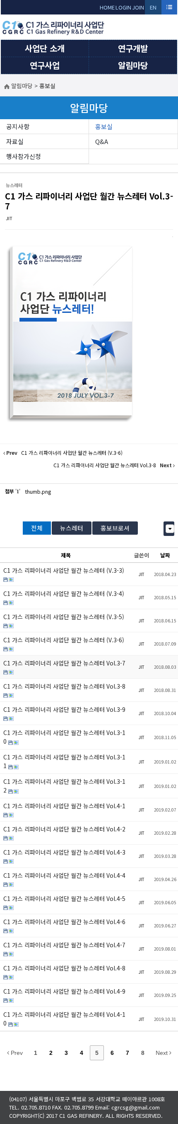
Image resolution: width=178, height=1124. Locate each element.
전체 (37, 528)
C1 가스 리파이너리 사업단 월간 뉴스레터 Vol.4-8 (64, 968)
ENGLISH (153, 8)
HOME (107, 7)
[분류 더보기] (170, 528)
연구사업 (45, 65)
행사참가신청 (23, 156)
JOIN (138, 7)
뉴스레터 (71, 528)
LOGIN (123, 7)
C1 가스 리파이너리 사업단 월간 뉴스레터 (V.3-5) (63, 616)
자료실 (15, 141)
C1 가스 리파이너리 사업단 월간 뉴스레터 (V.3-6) (63, 640)
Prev (16, 1053)
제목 (66, 555)
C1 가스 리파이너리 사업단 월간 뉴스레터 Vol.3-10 (64, 736)
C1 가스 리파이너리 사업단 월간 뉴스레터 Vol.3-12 (64, 785)
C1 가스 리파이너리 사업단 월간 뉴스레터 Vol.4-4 (64, 875)
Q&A (101, 141)
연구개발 (133, 48)
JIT (9, 218)
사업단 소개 (45, 48)
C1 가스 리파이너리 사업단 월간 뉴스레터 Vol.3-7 (89, 201)
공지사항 (17, 126)
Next (162, 1053)
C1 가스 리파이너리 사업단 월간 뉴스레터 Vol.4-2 (64, 829)
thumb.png (38, 491)
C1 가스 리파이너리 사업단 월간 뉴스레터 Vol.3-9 (64, 709)
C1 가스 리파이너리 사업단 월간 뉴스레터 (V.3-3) (63, 570)
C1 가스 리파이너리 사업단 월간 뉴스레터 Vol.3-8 (64, 686)
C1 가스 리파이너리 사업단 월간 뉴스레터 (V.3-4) (63, 593)
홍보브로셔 (115, 528)
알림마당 (133, 65)
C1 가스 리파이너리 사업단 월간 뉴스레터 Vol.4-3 (64, 852)
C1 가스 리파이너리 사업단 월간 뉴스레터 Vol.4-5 (64, 898)
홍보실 (104, 126)
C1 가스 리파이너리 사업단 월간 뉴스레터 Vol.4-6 (64, 921)
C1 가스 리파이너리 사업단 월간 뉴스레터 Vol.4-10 (64, 1018)
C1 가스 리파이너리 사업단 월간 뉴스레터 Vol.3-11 (64, 761)
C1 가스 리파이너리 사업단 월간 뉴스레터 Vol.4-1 (64, 806)
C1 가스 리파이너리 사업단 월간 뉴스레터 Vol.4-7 (64, 945)
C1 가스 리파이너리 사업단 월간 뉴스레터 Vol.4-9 (64, 991)
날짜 (165, 555)
